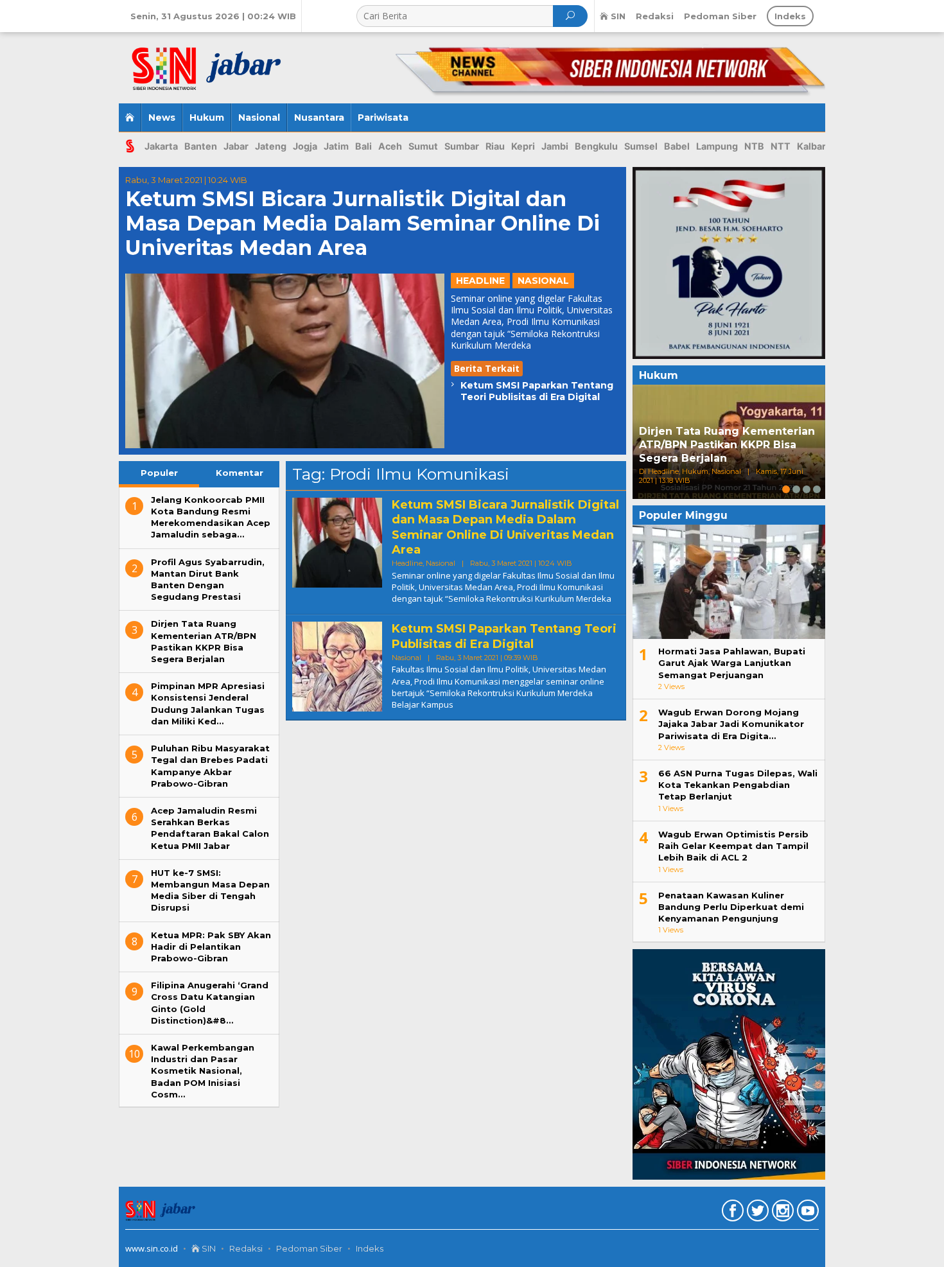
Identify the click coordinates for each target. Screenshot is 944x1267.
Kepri (523, 146)
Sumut (423, 146)
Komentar (239, 472)
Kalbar (811, 146)
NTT (781, 146)
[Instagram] (781, 1213)
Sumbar (461, 146)
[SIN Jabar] (217, 63)
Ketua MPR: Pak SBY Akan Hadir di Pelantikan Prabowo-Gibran (211, 946)
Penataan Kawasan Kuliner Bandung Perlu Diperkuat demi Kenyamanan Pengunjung (731, 906)
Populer (159, 472)
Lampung (717, 146)
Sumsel (641, 146)
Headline (480, 280)
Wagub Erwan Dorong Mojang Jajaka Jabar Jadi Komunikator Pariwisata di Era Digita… (731, 723)
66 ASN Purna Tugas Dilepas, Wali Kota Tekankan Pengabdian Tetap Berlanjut (737, 784)
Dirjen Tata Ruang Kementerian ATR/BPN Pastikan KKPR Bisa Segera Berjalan (727, 444)
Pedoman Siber (309, 1248)
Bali (363, 146)
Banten (200, 146)
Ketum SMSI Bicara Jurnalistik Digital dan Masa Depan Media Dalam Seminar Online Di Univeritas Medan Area (362, 223)
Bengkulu (596, 146)
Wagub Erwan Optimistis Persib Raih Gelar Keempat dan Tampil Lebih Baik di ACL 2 (733, 845)
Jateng (270, 146)
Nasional (543, 280)
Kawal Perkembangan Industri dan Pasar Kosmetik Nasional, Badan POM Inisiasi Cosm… (202, 1070)
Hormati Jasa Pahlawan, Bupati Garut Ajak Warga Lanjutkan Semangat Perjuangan (731, 662)
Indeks (369, 1248)
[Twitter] (756, 1213)
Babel (677, 146)
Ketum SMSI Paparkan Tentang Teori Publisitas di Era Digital (536, 391)
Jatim (336, 146)
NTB (754, 146)
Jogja (305, 146)
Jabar (236, 146)
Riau (495, 146)
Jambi (554, 146)
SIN (208, 1248)
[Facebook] (731, 1213)
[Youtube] (806, 1213)
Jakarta (161, 146)
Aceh (390, 146)
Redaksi (246, 1248)
